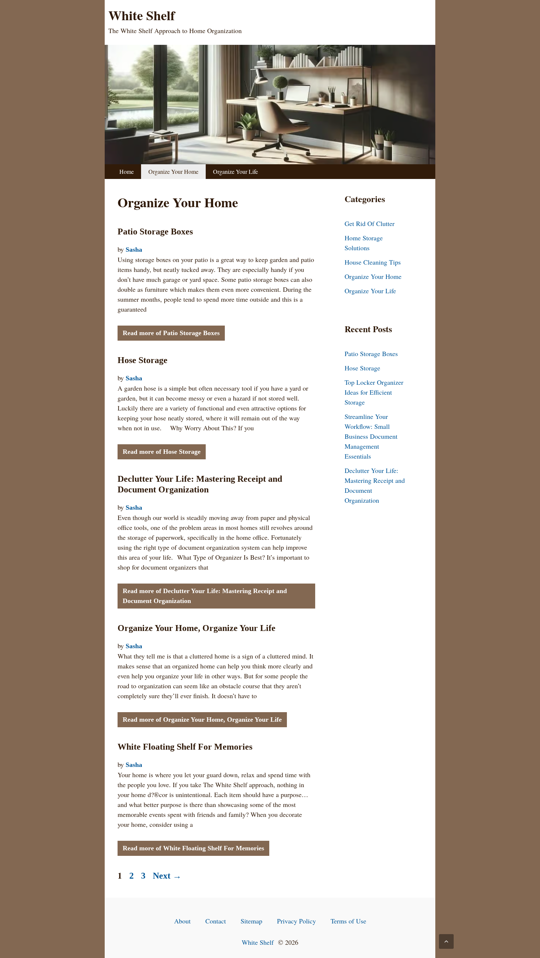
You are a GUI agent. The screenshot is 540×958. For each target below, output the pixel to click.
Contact (215, 920)
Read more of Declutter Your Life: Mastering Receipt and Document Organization (205, 595)
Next (167, 875)
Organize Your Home (173, 171)
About (182, 920)
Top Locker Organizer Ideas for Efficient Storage (374, 392)
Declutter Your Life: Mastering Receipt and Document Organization (375, 485)
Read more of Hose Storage (162, 451)
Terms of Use (348, 920)
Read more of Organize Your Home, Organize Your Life (202, 719)
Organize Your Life (235, 171)
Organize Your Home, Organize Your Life (197, 628)
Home (126, 171)
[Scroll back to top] (446, 941)
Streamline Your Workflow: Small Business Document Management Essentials (371, 436)
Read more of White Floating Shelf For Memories (193, 848)
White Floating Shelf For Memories (185, 746)
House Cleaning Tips (373, 262)
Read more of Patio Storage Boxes (171, 333)
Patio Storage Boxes (155, 231)
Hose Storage (143, 360)
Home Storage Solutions (364, 242)
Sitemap (251, 920)
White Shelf (141, 15)
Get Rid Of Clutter (370, 223)
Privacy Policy (296, 920)
